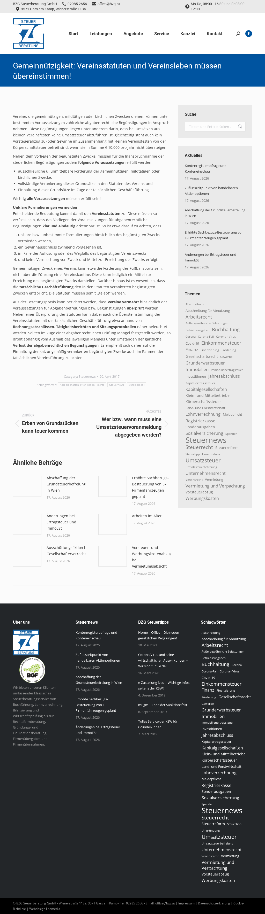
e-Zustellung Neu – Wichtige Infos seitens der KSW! (163, 685)
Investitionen (196, 376)
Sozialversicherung (204, 433)
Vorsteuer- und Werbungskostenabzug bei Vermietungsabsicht (152, 557)
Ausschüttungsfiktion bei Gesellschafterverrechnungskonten (77, 550)
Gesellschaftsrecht (202, 356)
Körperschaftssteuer (203, 401)
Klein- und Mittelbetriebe (208, 395)
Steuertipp (193, 454)
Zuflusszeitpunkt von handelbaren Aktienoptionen (211, 190)
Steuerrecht (199, 447)
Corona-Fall (206, 336)
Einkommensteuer (221, 343)
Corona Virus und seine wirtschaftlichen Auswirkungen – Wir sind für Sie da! (163, 660)
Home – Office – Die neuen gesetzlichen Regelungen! (158, 635)
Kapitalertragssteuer (200, 383)
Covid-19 (192, 343)
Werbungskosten (202, 498)
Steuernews (87, 376)
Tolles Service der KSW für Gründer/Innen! (158, 724)
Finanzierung (210, 350)
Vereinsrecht (137, 384)
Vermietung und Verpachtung (215, 486)
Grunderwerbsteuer (205, 363)
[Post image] (27, 486)
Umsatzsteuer (203, 460)
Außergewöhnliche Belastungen (207, 323)
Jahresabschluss (224, 376)
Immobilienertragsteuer (227, 370)
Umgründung (211, 454)
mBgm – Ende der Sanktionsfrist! (163, 704)
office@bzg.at (109, 4)
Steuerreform (227, 447)
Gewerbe (226, 357)
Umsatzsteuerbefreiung (201, 467)
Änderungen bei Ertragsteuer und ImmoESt (61, 522)
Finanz (192, 349)
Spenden (231, 434)
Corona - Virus (226, 336)
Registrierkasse (200, 421)
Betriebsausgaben (198, 330)
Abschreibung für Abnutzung (208, 310)
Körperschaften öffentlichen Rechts (82, 384)
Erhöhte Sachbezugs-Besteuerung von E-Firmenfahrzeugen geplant (150, 487)
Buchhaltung (226, 329)
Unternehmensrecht (206, 473)
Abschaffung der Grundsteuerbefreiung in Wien (66, 484)
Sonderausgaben (200, 426)
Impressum (186, 903)
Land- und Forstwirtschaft (205, 408)
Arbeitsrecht (199, 317)
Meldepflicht (232, 414)
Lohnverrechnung (203, 414)
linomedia (53, 909)
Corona (191, 336)
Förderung (229, 350)
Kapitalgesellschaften (206, 389)
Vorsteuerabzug (199, 492)
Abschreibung (195, 304)
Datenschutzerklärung (214, 903)
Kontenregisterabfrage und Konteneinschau (205, 168)
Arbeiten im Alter (147, 515)
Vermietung (214, 479)
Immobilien (197, 369)
